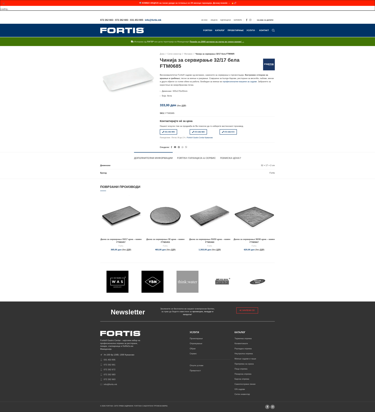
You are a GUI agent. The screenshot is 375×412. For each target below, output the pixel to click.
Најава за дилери (265, 20)
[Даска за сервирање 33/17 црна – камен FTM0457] (121, 216)
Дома (162, 54)
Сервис (193, 353)
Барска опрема (242, 379)
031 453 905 (170, 132)
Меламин (188, 54)
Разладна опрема (243, 348)
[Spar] (222, 282)
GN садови (240, 389)
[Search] (273, 30)
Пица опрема (241, 369)
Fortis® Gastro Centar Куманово (200, 138)
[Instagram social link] (250, 20)
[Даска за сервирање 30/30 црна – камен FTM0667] (254, 216)
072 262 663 (109, 379)
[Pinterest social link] (179, 147)
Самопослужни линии (245, 384)
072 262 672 (229, 132)
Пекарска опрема (243, 374)
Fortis (121, 246)
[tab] (153, 156)
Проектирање (196, 338)
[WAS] (117, 282)
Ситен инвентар (174, 54)
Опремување (196, 343)
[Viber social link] (186, 147)
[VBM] (152, 282)
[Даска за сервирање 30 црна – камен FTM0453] (165, 216)
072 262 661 (109, 364)
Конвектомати (241, 343)
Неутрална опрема (244, 353)
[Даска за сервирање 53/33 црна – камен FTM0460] (209, 216)
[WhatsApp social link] (182, 147)
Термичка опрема (243, 338)
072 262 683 (200, 132)
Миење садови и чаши (245, 358)
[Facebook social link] (246, 20)
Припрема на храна (244, 364)
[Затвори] (3, 3)
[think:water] (187, 282)
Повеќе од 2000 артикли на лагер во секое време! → (217, 41)
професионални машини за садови (240, 81)
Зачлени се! (248, 310)
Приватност (195, 370)
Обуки (193, 348)
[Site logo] (122, 30)
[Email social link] (175, 147)
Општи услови (196, 365)
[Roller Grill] (257, 282)
